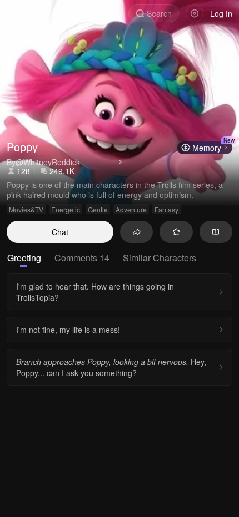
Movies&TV (26, 209)
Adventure (131, 209)
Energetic (65, 209)
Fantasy (166, 209)
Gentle (98, 209)
